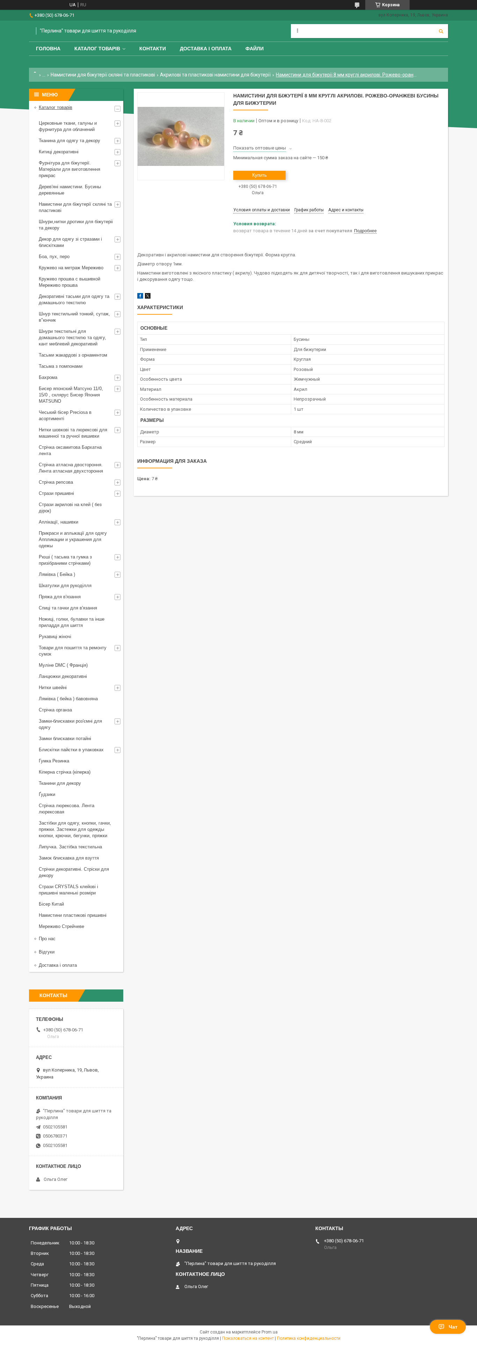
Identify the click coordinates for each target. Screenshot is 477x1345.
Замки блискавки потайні (65, 738)
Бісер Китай (51, 904)
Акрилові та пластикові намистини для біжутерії (215, 75)
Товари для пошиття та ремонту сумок (73, 651)
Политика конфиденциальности (308, 1338)
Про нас (47, 938)
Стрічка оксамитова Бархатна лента (70, 450)
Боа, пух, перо (54, 256)
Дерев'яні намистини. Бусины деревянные (70, 190)
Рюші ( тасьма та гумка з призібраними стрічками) (65, 560)
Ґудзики (47, 794)
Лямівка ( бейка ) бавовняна (68, 698)
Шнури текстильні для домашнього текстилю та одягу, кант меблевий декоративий (72, 337)
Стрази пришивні (56, 493)
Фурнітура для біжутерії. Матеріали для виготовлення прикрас (69, 169)
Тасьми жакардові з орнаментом (73, 355)
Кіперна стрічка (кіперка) (64, 772)
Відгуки (46, 952)
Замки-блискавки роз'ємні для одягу (70, 724)
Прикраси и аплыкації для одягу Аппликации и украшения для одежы (73, 539)
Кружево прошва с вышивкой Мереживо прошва (69, 282)
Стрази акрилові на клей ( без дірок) (70, 507)
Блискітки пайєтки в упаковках (71, 749)
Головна (48, 48)
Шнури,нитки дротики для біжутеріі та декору (76, 225)
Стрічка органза (55, 709)
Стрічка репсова (56, 482)
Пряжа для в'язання (60, 596)
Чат (453, 1327)
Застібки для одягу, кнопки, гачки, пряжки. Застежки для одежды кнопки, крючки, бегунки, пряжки (75, 829)
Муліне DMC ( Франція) (63, 665)
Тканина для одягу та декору (69, 140)
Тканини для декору (60, 783)
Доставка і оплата (206, 48)
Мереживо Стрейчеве (61, 926)
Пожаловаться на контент (248, 1338)
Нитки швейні (53, 687)
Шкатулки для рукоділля (65, 585)
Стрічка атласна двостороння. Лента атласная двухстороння (71, 468)
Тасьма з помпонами (60, 366)
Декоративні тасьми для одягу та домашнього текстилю (74, 299)
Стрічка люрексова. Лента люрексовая (66, 808)
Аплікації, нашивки (58, 522)
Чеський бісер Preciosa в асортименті (65, 415)
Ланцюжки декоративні (63, 676)
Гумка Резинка (54, 760)
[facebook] (140, 297)
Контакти (152, 48)
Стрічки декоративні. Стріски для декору (74, 872)
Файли (254, 48)
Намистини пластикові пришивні (73, 915)
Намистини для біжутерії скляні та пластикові (103, 75)
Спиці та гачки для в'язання (68, 608)
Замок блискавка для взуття (69, 858)
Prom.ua (270, 1332)
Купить (259, 175)
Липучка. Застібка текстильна (70, 846)
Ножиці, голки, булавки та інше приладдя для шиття (71, 622)
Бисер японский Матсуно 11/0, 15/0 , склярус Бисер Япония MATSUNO (71, 395)
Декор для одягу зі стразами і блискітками (70, 242)
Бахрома (48, 377)
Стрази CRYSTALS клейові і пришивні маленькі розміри (68, 890)
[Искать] (441, 31)
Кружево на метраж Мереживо (71, 267)
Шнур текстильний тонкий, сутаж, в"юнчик (74, 317)
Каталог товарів (97, 48)
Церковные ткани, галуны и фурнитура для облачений (68, 126)
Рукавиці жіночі (55, 636)
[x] (148, 297)
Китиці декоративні (59, 151)
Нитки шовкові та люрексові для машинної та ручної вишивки (73, 433)
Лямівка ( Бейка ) (57, 574)
